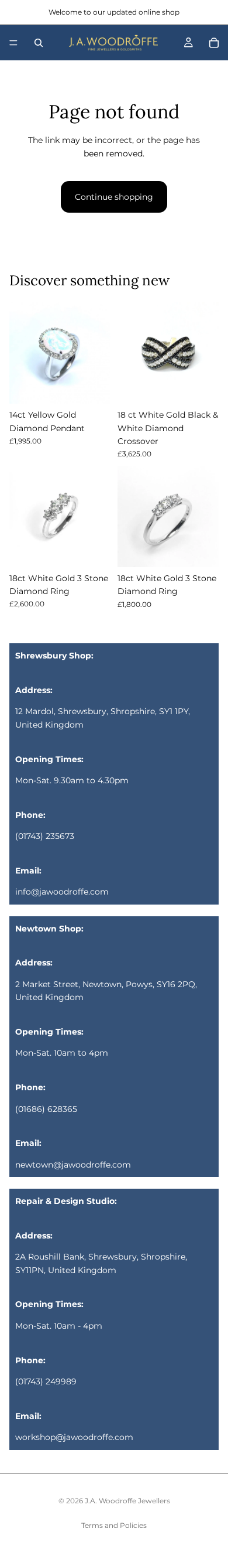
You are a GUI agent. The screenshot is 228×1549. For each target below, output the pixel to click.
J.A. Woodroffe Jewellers (127, 1500)
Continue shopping (114, 197)
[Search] (38, 43)
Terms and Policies (114, 1525)
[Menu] (13, 42)
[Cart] (214, 43)
